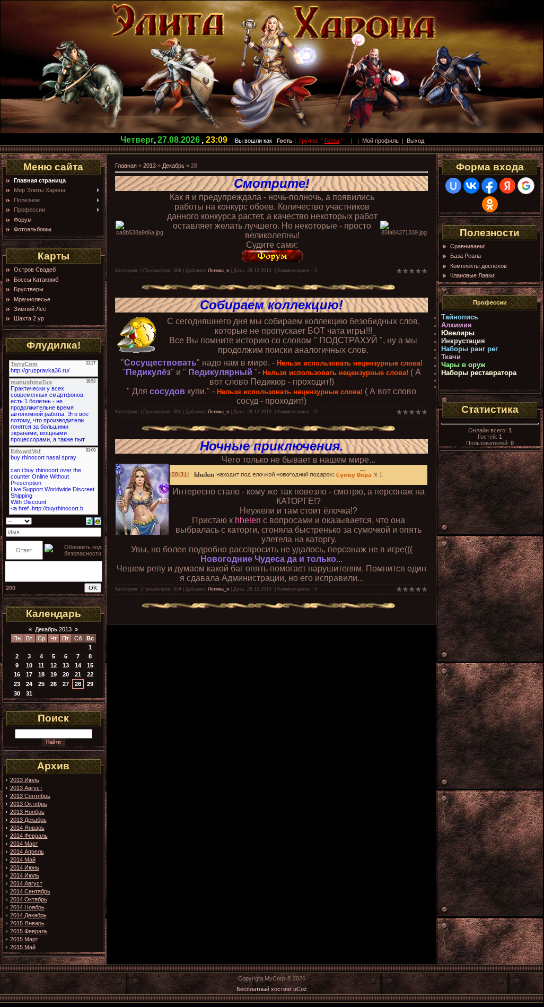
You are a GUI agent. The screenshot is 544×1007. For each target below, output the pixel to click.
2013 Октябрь (28, 804)
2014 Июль (24, 875)
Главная (126, 165)
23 (17, 684)
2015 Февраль (29, 931)
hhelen (248, 520)
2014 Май (23, 859)
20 (66, 674)
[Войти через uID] (453, 186)
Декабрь (173, 165)
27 (66, 684)
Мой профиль (380, 140)
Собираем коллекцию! (271, 305)
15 (90, 665)
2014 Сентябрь (30, 891)
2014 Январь (27, 827)
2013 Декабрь (28, 820)
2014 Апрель (27, 851)
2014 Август (26, 883)
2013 (149, 165)
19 (53, 674)
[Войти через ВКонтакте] (471, 186)
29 (90, 684)
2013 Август (26, 788)
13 (66, 665)
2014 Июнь (24, 867)
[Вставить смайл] (97, 520)
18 (41, 674)
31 (29, 693)
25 (41, 684)
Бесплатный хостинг (264, 989)
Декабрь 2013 (53, 629)
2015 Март (24, 939)
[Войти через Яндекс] (507, 186)
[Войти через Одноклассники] (490, 204)
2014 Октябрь (28, 899)
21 (78, 674)
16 (17, 674)
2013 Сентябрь (30, 796)
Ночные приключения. (272, 446)
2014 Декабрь (28, 915)
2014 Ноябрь (27, 907)
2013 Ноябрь (27, 812)
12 (53, 665)
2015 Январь (27, 923)
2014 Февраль (29, 835)
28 (78, 684)
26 (53, 684)
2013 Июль (24, 780)
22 (90, 674)
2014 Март (24, 843)
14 (78, 665)
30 (17, 693)
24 (29, 684)
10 (29, 665)
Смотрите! (272, 183)
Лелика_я (218, 270)
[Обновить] (89, 520)
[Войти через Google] (525, 185)
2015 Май (23, 947)
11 (41, 665)
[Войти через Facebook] (489, 186)
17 (29, 674)
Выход (415, 140)
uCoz (300, 989)
